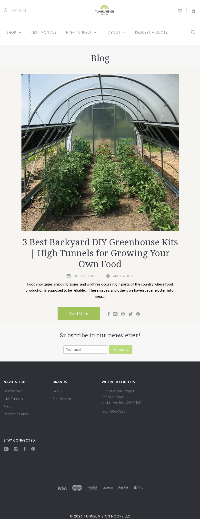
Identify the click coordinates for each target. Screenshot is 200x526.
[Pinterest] (33, 449)
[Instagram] (16, 449)
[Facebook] (25, 449)
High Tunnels (79, 32)
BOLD (57, 391)
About (115, 32)
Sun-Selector (62, 399)
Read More (78, 313)
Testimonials (44, 32)
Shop (12, 32)
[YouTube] (6, 449)
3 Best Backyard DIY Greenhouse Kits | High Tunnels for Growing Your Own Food (100, 253)
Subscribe (121, 349)
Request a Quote (151, 32)
